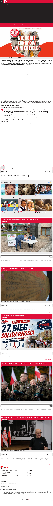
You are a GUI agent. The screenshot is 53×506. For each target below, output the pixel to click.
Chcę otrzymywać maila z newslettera (9, 489)
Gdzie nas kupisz (5, 475)
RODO (27, 497)
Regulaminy (31, 497)
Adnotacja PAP (4, 478)
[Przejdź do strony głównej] (7, 1)
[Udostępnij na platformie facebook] (49, 171)
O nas (16, 470)
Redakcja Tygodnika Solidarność (7, 470)
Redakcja (16, 475)
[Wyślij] (51, 486)
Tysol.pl (29, 499)
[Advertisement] (26, 14)
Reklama (16, 478)
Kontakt (16, 477)
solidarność (10, 175)
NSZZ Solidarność (50, 1)
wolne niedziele (17, 175)
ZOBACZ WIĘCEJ (24, 175)
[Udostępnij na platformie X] (51, 171)
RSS (34, 497)
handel (5, 175)
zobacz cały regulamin (21, 493)
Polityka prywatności (21, 497)
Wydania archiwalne (5, 477)
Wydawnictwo (17, 473)
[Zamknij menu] (1, 1)
